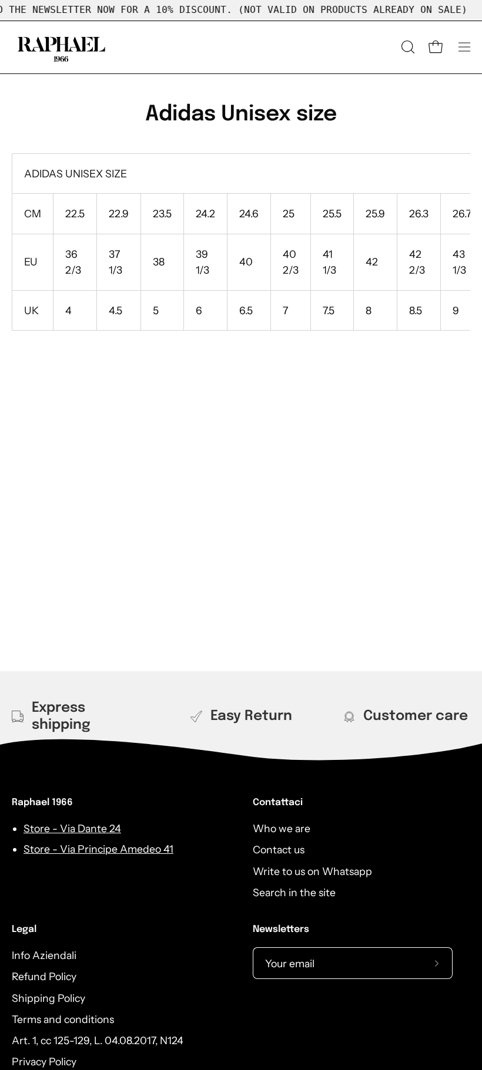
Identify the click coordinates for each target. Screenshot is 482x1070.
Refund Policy (44, 976)
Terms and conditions (63, 1019)
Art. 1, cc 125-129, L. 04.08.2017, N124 (97, 1040)
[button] (407, 47)
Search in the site (294, 892)
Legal (24, 929)
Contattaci (278, 802)
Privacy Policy (44, 1062)
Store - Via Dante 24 (72, 828)
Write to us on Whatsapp (312, 871)
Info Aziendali (44, 955)
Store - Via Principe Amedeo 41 (98, 849)
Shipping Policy (48, 998)
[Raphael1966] (62, 47)
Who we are (281, 828)
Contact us (278, 849)
